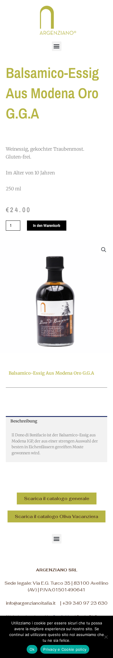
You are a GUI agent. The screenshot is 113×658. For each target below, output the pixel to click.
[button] (56, 46)
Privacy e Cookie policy (64, 649)
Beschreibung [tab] (23, 421)
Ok (32, 649)
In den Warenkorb (46, 225)
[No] (106, 637)
